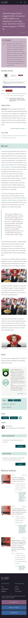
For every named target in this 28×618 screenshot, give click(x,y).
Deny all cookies (14, 607)
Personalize (14, 612)
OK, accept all (14, 602)
